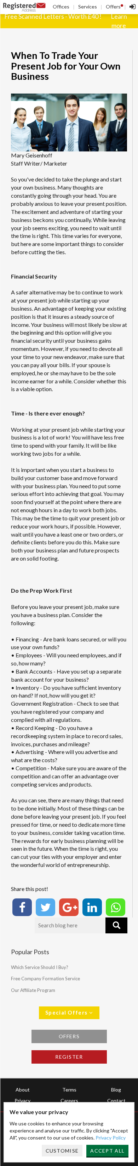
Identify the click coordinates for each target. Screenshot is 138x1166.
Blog (116, 1090)
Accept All (107, 1151)
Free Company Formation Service (45, 978)
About (23, 1090)
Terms (69, 1090)
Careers (69, 1101)
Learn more (119, 20)
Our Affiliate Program (33, 990)
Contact (116, 1101)
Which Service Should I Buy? (39, 967)
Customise (62, 1151)
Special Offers (67, 1012)
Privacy (22, 1101)
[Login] (131, 7)
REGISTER (69, 1057)
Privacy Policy (111, 1138)
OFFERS (69, 1036)
